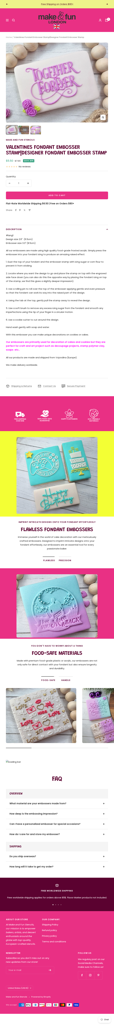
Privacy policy (49, 935)
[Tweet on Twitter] (24, 210)
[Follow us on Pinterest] (98, 975)
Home (9, 37)
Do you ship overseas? (23, 856)
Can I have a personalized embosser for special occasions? (45, 824)
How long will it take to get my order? (31, 866)
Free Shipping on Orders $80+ (57, 4)
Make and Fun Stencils (20, 139)
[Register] (50, 970)
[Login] (100, 20)
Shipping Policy (50, 924)
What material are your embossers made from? (38, 803)
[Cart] (106, 20)
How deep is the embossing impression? (34, 813)
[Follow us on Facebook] (82, 975)
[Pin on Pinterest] (20, 210)
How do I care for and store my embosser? (35, 834)
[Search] (13, 20)
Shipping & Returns (21, 386)
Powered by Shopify (41, 996)
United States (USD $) (18, 988)
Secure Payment (76, 386)
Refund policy (49, 930)
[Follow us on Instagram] (90, 975)
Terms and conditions (54, 941)
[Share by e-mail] (29, 210)
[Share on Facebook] (15, 210)
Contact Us (49, 386)
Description (14, 229)
